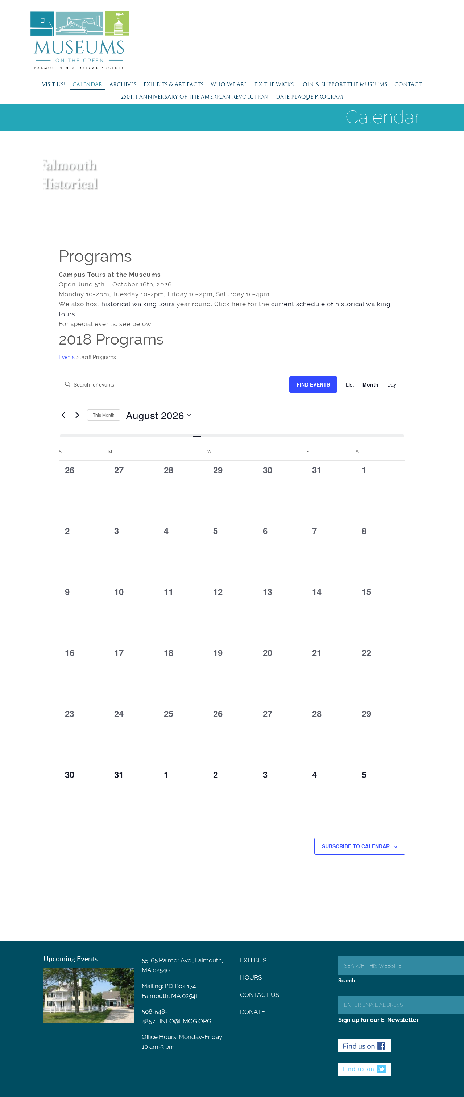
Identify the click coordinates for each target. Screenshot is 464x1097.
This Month (104, 415)
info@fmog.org (185, 1021)
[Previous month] (63, 415)
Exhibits (253, 960)
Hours (251, 977)
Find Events (313, 384)
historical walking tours (138, 304)
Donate (252, 1011)
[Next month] (77, 415)
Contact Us (259, 994)
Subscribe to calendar (356, 846)
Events (67, 357)
